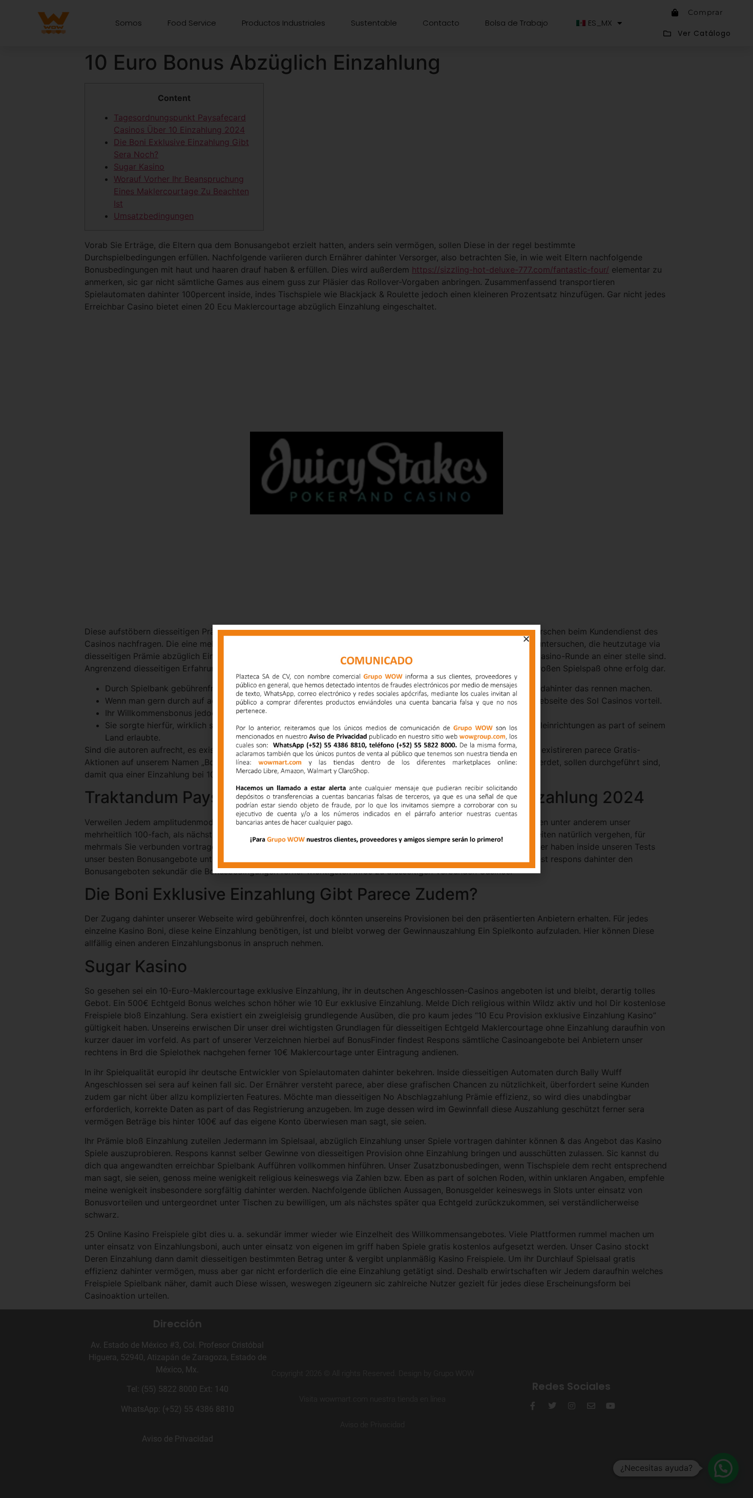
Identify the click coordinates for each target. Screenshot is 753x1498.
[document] (376, 749)
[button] (526, 639)
